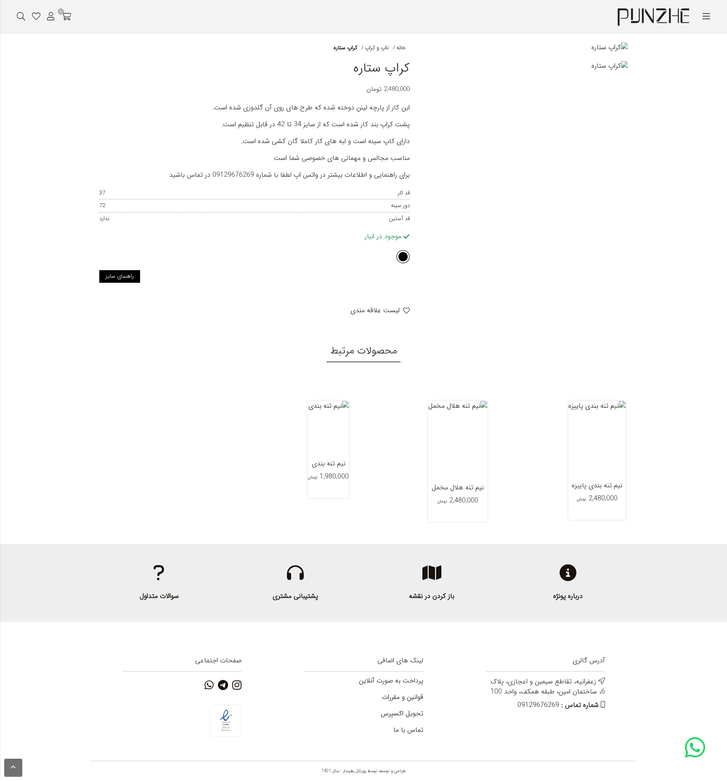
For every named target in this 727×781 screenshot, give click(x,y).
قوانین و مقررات (402, 697)
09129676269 (538, 705)
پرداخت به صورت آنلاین (391, 681)
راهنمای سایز (120, 276)
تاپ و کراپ (377, 47)
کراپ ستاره (345, 47)
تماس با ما (408, 730)
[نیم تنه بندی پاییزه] (597, 439)
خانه (401, 47)
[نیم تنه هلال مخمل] (457, 440)
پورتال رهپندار (354, 771)
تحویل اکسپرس (402, 714)
